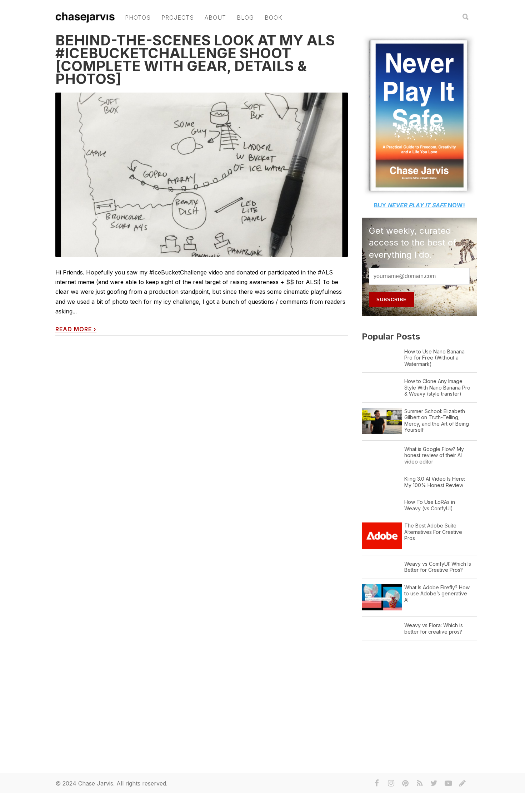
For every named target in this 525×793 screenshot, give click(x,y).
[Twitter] (434, 783)
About (215, 17)
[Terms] (462, 783)
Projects (177, 17)
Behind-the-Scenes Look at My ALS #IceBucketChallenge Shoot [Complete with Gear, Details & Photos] (195, 59)
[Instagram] (391, 783)
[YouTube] (448, 783)
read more (75, 329)
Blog (245, 17)
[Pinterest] (405, 783)
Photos (138, 17)
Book (273, 17)
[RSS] (419, 783)
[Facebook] (377, 783)
